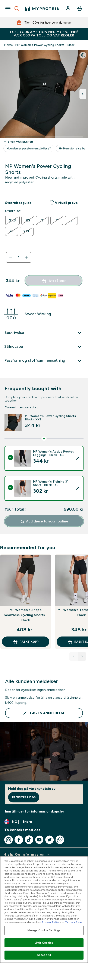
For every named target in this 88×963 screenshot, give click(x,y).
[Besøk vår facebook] (19, 839)
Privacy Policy (51, 922)
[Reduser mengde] (11, 257)
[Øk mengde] (26, 257)
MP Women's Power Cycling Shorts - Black (45, 45)
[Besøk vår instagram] (8, 839)
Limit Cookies (44, 942)
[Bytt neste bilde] (82, 94)
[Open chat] (60, 839)
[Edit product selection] (77, 458)
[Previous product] (73, 656)
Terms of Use (73, 922)
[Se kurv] (80, 8)
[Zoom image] (82, 55)
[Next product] (82, 656)
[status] (19, 257)
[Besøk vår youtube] (39, 839)
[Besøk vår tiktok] (29, 839)
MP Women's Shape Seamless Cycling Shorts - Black (25, 615)
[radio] (12, 220)
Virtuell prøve (66, 203)
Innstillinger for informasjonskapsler (34, 811)
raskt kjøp (29, 641)
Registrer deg (23, 797)
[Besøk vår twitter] (49, 839)
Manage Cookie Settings (44, 930)
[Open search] (17, 9)
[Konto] (68, 9)
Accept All (44, 955)
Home (8, 45)
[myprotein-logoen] (42, 8)
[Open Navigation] (7, 8)
